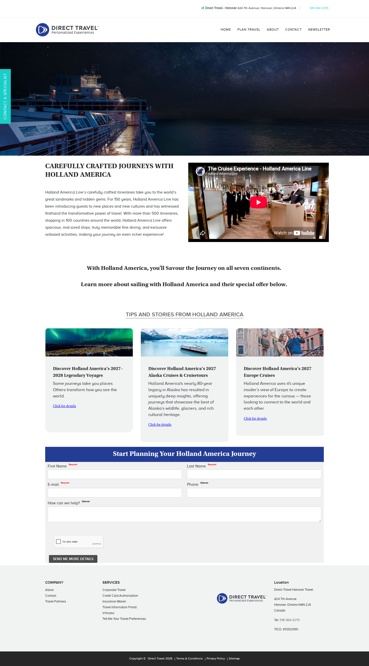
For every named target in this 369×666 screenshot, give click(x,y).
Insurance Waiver (114, 601)
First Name (62, 465)
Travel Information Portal (119, 607)
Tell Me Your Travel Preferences (124, 619)
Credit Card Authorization (120, 595)
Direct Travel (156, 658)
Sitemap (234, 658)
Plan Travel (248, 29)
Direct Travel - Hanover (221, 8)
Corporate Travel (114, 590)
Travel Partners (55, 601)
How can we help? (69, 502)
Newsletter (319, 29)
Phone (197, 484)
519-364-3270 (319, 8)
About (273, 29)
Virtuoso (108, 613)
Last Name (201, 465)
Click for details (64, 406)
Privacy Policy (216, 658)
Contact (293, 29)
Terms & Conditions (189, 658)
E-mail (58, 484)
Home (226, 29)
